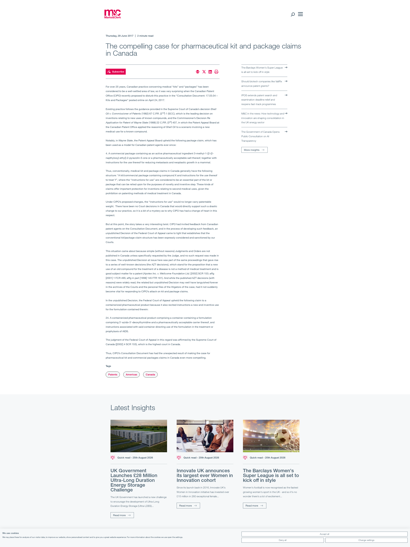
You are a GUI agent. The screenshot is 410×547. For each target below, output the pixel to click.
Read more (119, 515)
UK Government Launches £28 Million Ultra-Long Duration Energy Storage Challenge (134, 480)
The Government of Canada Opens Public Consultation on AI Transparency (260, 136)
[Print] (216, 72)
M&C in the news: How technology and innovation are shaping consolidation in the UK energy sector (262, 118)
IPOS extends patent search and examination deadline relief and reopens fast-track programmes (259, 99)
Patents (112, 374)
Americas (131, 374)
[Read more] (139, 436)
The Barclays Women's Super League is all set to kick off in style (262, 69)
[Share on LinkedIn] (210, 72)
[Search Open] (293, 14)
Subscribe (118, 71)
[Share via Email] (198, 72)
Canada (150, 374)
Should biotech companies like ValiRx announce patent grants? (261, 83)
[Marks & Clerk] (112, 17)
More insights (251, 149)
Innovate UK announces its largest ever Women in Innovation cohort (205, 475)
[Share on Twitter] (204, 72)
